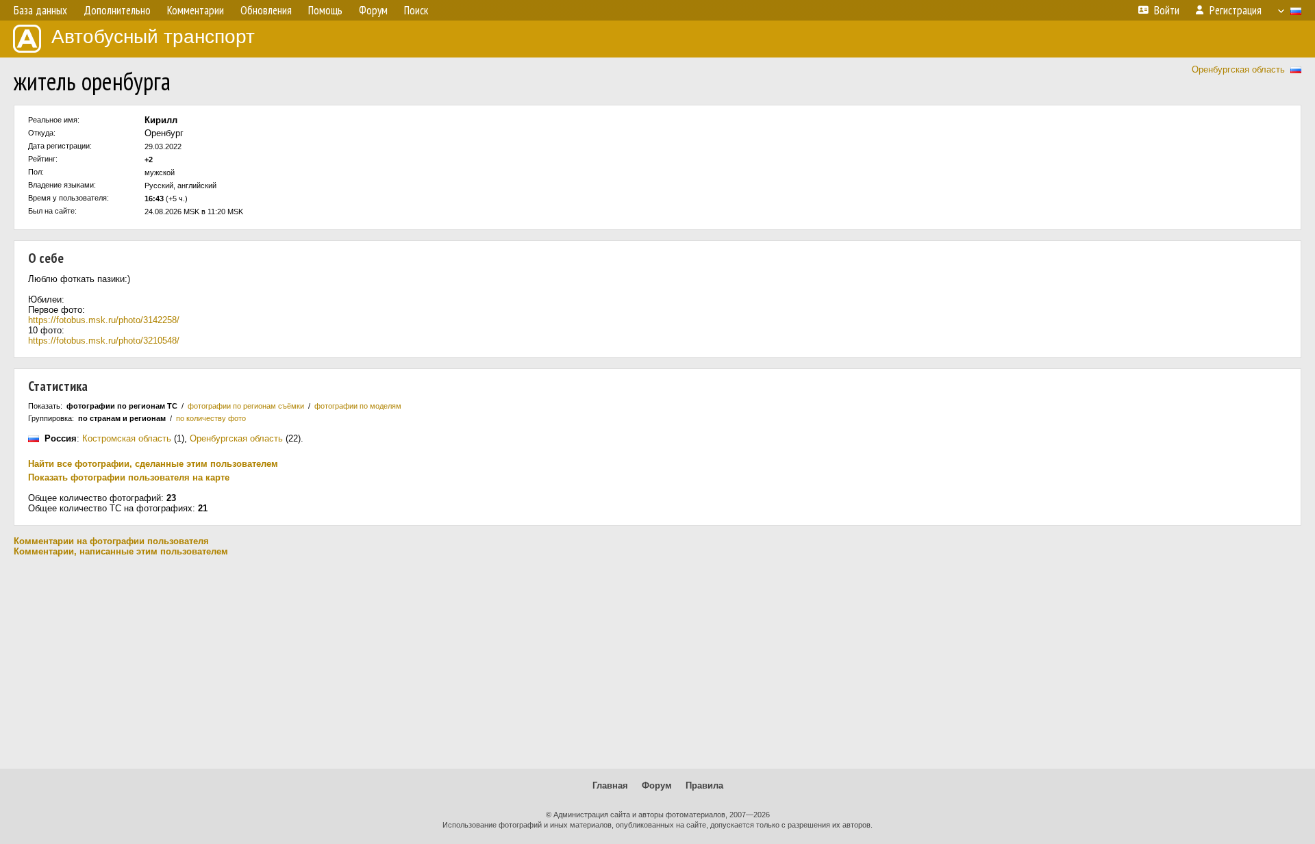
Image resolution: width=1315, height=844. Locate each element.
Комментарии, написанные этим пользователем (121, 551)
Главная (610, 785)
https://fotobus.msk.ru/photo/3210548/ (103, 340)
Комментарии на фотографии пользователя (111, 541)
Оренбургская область (1238, 69)
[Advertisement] (657, 662)
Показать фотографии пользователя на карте (128, 477)
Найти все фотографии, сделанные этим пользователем (153, 464)
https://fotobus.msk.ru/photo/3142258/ (103, 320)
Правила (704, 785)
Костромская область (126, 438)
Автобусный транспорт (153, 36)
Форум (657, 785)
